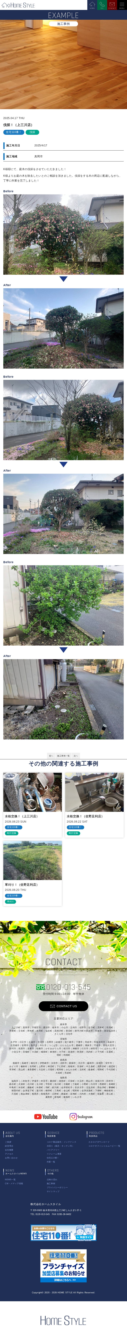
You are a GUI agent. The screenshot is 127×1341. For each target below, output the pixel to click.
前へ (51, 756)
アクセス (9, 1154)
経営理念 (9, 1146)
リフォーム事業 (54, 1154)
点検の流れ (52, 1179)
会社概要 (9, 1150)
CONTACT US (67, 1006)
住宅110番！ (53, 1158)
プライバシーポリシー (57, 1187)
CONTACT (112, 8)
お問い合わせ (11, 1158)
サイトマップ (53, 1191)
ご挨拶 (8, 1142)
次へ (76, 756)
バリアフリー (53, 1150)
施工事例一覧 (63, 756)
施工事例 (51, 1183)
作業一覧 (51, 1162)
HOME (92, 8)
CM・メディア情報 (14, 1183)
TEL (102, 8)
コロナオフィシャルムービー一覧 (104, 1146)
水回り (60, 1146)
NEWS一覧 (10, 1179)
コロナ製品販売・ (61, 1142)
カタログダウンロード (99, 1142)
